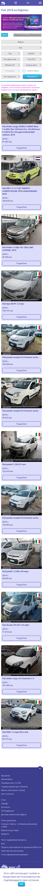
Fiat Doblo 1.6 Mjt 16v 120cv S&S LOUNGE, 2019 (17, 248)
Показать (32, 76)
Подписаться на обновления (27, 35)
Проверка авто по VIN (11, 783)
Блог (3, 843)
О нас (3, 800)
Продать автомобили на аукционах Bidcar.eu (21, 847)
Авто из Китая (7, 794)
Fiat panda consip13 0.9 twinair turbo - (20, 357)
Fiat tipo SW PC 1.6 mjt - (13, 303)
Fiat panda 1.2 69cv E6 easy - (15, 571)
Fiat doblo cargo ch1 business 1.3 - (18, 678)
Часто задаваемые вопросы (13, 840)
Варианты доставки (10, 830)
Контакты (5, 807)
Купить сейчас (33, 71)
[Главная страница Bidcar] (3, 3)
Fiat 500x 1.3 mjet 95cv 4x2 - (15, 732)
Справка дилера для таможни (14, 786)
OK (21, 884)
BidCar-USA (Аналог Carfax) (13, 790)
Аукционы (5, 775)
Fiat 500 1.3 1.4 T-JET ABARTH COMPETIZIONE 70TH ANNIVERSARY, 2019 (20, 191)
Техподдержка (7, 811)
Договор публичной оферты (14, 814)
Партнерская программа (12, 851)
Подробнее (21, 148)
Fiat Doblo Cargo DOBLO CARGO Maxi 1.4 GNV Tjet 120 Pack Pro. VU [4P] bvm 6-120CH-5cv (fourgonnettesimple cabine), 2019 (21, 130)
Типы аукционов (8, 820)
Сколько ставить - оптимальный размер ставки (19, 825)
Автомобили (6, 779)
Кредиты (5, 834)
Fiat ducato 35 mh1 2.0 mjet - (16, 625)
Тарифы (4, 803)
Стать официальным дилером (14, 854)
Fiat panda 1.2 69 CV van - (14, 464)
